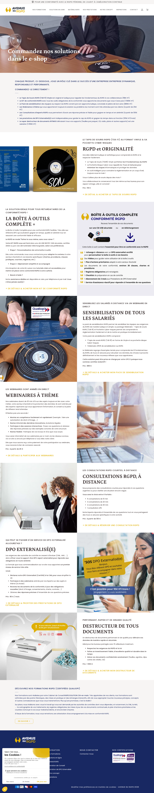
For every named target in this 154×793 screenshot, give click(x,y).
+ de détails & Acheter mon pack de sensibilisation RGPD (113, 373)
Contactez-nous (86, 754)
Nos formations (53, 754)
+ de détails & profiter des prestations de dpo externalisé (34, 604)
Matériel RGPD (53, 762)
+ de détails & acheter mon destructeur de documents (109, 671)
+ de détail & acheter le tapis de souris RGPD (110, 194)
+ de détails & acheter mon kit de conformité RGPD (36, 288)
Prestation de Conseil (56, 765)
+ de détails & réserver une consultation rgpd (111, 525)
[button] (39, 9)
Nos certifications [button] (122, 750)
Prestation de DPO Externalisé (59, 769)
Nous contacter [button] (89, 750)
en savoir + (24, 721)
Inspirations (52, 777)
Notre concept (53, 773)
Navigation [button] (53, 750)
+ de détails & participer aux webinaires (30, 455)
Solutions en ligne (54, 758)
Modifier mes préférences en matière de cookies (93, 787)
